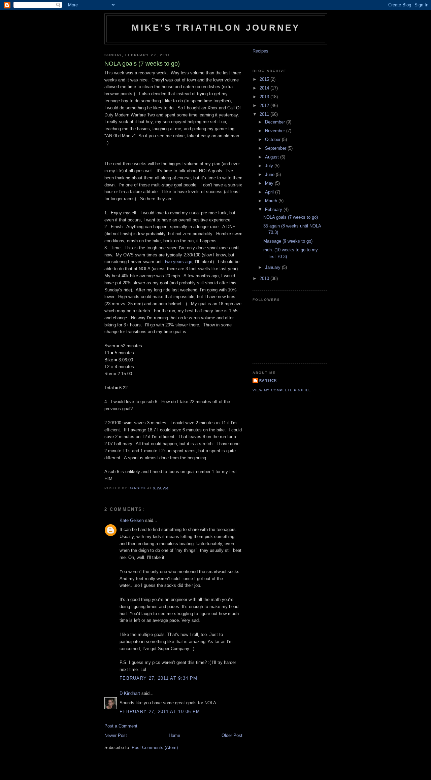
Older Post (232, 735)
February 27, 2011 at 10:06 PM (160, 711)
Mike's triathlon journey (216, 28)
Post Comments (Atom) (155, 747)
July (269, 165)
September (276, 148)
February (274, 209)
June (270, 174)
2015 (265, 79)
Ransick (268, 380)
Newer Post (115, 735)
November (275, 130)
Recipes (260, 51)
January (273, 267)
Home (174, 735)
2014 (265, 88)
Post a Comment (120, 726)
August (272, 156)
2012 (265, 105)
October (273, 139)
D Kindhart (130, 693)
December (275, 122)
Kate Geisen (132, 520)
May (270, 183)
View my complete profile (282, 390)
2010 (265, 278)
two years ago (178, 261)
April (270, 191)
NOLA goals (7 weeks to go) (290, 217)
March (271, 200)
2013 (265, 96)
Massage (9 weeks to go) (287, 241)
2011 (265, 114)
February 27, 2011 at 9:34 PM (158, 678)
